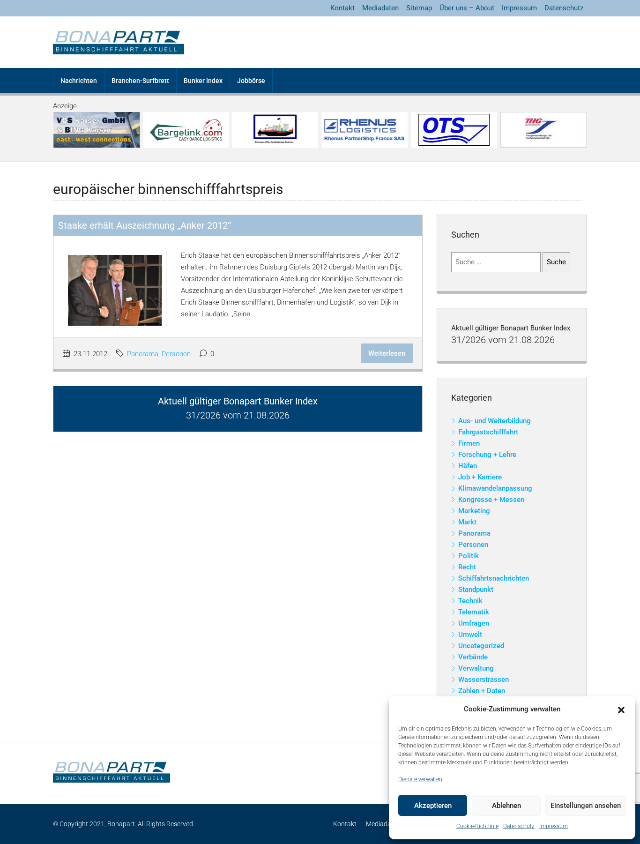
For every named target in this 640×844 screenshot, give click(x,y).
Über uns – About (466, 8)
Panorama (142, 354)
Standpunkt (475, 589)
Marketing (474, 511)
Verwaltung (476, 668)
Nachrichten (78, 80)
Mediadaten (380, 8)
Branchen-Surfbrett (140, 80)
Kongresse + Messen (491, 499)
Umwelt (470, 634)
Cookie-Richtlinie (477, 826)
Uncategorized (481, 646)
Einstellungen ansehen (586, 805)
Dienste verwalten (420, 779)
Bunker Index (203, 80)
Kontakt (342, 8)
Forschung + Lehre (487, 454)
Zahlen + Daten (481, 691)
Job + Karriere (480, 477)
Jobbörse (251, 80)
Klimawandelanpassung (495, 488)
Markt (467, 522)
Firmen (469, 443)
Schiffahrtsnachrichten (493, 578)
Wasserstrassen (483, 679)
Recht (467, 567)
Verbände (473, 657)
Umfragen (473, 623)
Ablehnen (506, 805)
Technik (470, 601)
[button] (621, 709)
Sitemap (419, 8)
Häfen (467, 466)
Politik (468, 556)
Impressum (553, 826)
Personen (176, 354)
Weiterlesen (386, 353)
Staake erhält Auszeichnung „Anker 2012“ (144, 225)
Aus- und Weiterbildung (494, 421)
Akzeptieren (433, 805)
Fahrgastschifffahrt (488, 432)
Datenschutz (519, 826)
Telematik (473, 612)
